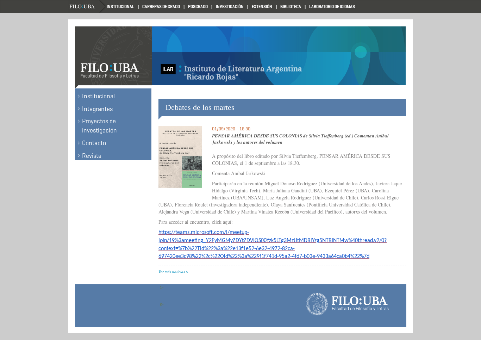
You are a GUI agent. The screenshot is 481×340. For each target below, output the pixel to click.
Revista (91, 156)
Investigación (230, 6)
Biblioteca (290, 6)
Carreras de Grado (161, 6)
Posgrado (198, 6)
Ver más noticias (171, 271)
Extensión (262, 6)
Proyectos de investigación (99, 125)
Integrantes (97, 109)
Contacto (94, 143)
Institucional (120, 6)
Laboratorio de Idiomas (332, 6)
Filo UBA (87, 6)
